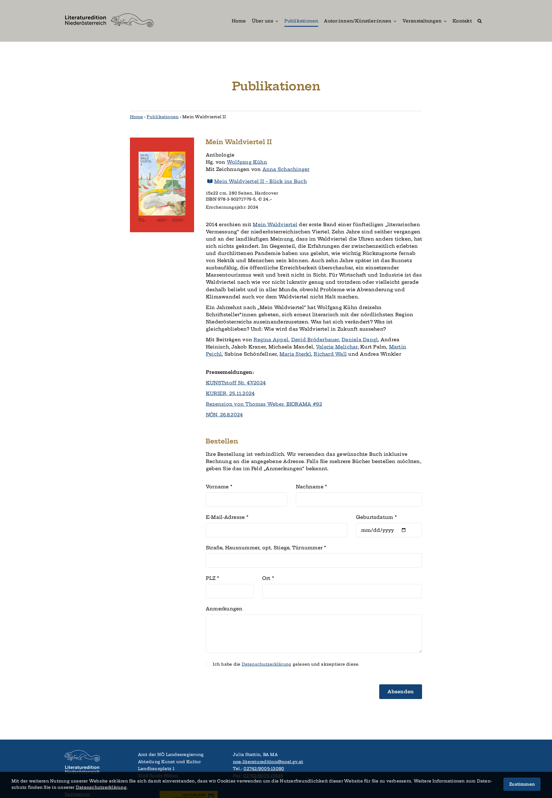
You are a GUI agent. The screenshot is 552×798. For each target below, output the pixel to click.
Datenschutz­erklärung (267, 664)
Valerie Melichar (337, 347)
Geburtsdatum (376, 517)
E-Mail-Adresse (227, 517)
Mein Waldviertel (275, 224)
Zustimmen (522, 784)
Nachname (311, 487)
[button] (480, 21)
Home (136, 116)
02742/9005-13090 (264, 768)
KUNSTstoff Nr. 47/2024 (236, 383)
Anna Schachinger (286, 169)
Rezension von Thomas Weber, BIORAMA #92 (264, 404)
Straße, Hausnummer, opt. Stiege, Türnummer (266, 548)
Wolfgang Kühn (247, 162)
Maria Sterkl (295, 354)
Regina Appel (271, 339)
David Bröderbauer (315, 339)
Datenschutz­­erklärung (101, 787)
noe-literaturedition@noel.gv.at (268, 761)
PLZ (212, 578)
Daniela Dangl (360, 339)
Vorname (219, 487)
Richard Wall (330, 354)
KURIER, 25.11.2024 (230, 393)
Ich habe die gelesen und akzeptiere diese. (286, 664)
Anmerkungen (224, 609)
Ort (268, 578)
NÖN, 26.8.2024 (224, 415)
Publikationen (163, 116)
